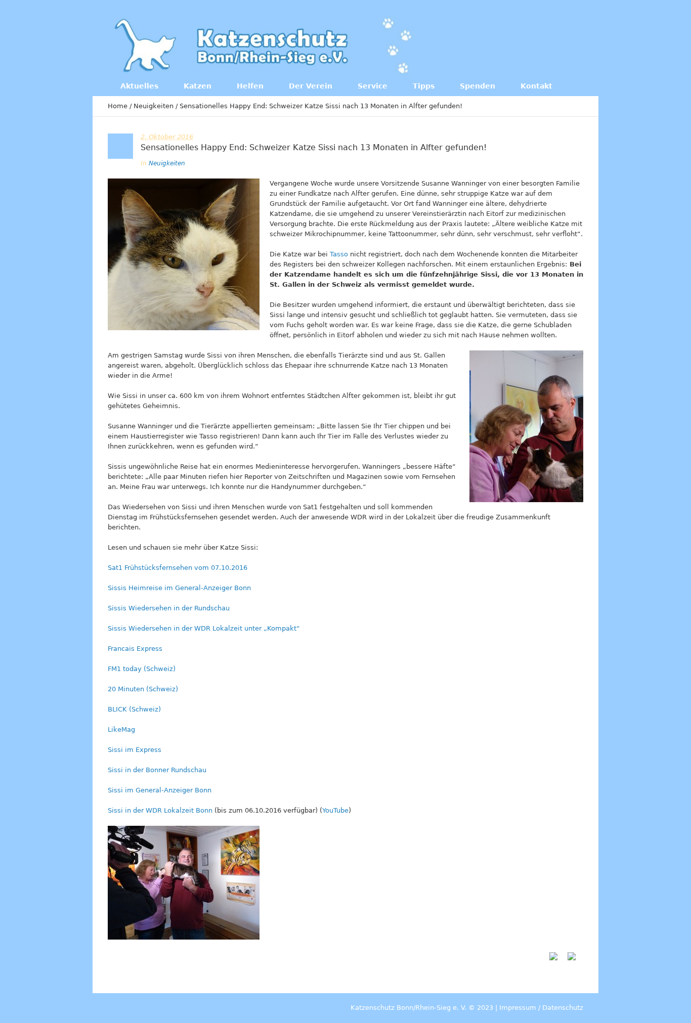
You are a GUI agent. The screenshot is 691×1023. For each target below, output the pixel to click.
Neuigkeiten (154, 106)
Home (117, 106)
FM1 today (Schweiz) (142, 669)
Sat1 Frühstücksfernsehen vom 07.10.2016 (177, 567)
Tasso (340, 254)
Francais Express (135, 648)
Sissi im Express (134, 749)
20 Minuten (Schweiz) (143, 689)
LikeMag (121, 729)
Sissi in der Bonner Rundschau (157, 770)
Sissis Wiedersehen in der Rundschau (169, 608)
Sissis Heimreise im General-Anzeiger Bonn (179, 588)
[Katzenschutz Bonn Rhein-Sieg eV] (264, 45)
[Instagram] (537, 44)
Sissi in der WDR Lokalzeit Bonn (160, 810)
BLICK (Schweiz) (134, 709)
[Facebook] (517, 44)
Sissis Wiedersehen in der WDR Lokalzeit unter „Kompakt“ (204, 628)
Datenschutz (562, 1007)
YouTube (335, 810)
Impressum (517, 1007)
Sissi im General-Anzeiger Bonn (159, 790)
